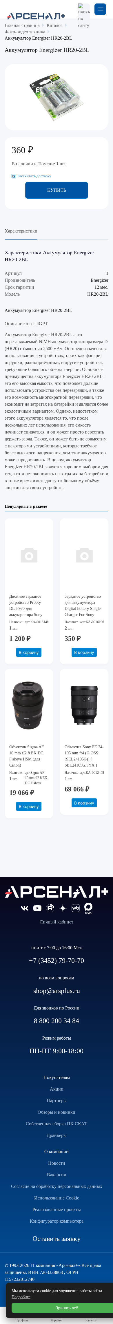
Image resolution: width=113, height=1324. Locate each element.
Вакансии (56, 1174)
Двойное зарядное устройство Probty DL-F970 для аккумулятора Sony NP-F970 (25, 608)
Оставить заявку (56, 1238)
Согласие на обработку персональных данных (56, 1186)
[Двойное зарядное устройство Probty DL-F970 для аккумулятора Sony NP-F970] (28, 555)
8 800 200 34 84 (56, 1021)
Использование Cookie (56, 1197)
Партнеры (57, 1100)
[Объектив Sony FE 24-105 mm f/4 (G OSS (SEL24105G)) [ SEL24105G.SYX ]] (84, 705)
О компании (56, 1151)
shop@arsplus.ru (56, 990)
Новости (56, 1163)
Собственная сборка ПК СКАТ (56, 1123)
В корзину (29, 652)
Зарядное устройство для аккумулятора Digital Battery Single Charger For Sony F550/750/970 (83, 608)
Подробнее (21, 1297)
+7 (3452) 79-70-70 (56, 960)
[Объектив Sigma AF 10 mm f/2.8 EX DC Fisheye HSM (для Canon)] (28, 705)
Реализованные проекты (56, 1209)
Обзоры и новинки (56, 1112)
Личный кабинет (56, 921)
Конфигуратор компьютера (56, 1221)
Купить (56, 190)
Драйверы (57, 1135)
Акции (56, 1089)
